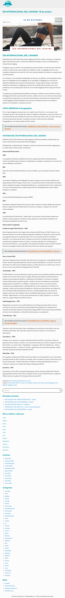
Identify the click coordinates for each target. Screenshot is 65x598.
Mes (6, 543)
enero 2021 (8, 458)
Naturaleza (8, 550)
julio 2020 (7, 473)
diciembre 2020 (9, 461)
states (7, 565)
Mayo (4, 429)
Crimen (7, 503)
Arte (6, 493)
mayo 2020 (8, 478)
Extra (6, 518)
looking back (8, 538)
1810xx (18, 383)
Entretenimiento (9, 516)
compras (35, 383)
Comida (7, 501)
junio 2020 (8, 476)
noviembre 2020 (9, 463)
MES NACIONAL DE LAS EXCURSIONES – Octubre (19, 402)
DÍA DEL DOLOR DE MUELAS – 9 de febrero (17, 404)
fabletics (5, 385)
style (29, 381)
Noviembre (6, 447)
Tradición (7, 575)
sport (25, 381)
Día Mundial (8, 511)
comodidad (29, 383)
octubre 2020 (9, 466)
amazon (22, 383)
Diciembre (5, 450)
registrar (7, 555)
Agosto (5, 438)
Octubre (5, 444)
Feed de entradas (10, 586)
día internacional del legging (46, 383)
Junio (4, 432)
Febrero (5, 421)
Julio (4, 435)
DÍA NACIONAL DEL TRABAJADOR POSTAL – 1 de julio (20, 399)
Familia (7, 521)
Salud (6, 558)
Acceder (7, 583)
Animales (7, 491)
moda (15, 385)
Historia (7, 526)
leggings (10, 385)
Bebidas (7, 496)
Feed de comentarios (11, 588)
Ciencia (7, 498)
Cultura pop (8, 506)
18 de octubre (12, 383)
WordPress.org (9, 591)
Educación (8, 513)
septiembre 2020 (10, 468)
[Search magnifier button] (60, 390)
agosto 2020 (8, 471)
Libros (6, 533)
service (7, 560)
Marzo (4, 423)
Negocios (7, 553)
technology (8, 570)
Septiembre (6, 441)
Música (7, 548)
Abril (4, 426)
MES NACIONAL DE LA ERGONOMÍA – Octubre (18, 409)
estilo (56, 383)
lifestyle (21, 381)
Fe (5, 523)
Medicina (7, 541)
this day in (8, 573)
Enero (4, 418)
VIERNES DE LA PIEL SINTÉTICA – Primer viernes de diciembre (22, 407)
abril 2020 (8, 481)
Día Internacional (14, 381)
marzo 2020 (8, 483)
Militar (7, 545)
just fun (7, 531)
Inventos (7, 528)
